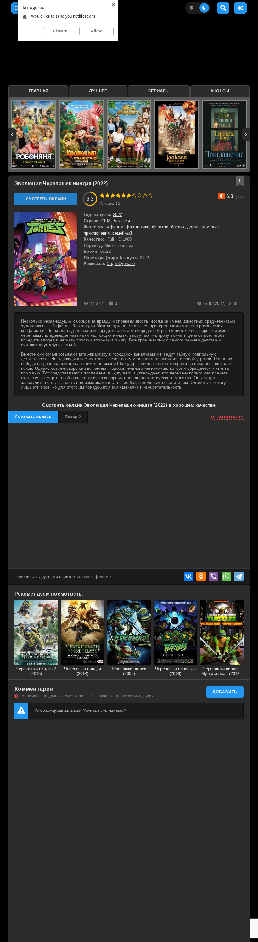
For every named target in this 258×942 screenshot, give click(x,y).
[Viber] (213, 576)
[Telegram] (239, 576)
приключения (97, 233)
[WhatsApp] (226, 576)
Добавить (225, 692)
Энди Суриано (121, 263)
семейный (122, 233)
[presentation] (12, 134)
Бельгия (122, 221)
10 (150, 195)
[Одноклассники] (201, 576)
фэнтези (160, 226)
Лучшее (98, 91)
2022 (117, 214)
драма (193, 226)
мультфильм (110, 226)
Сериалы (159, 91)
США (106, 221)
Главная (38, 91)
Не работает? (227, 417)
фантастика (137, 226)
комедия (210, 226)
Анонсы (220, 91)
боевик (178, 226)
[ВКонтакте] (188, 576)
